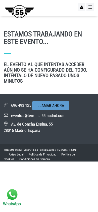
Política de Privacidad (42, 154)
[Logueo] (81, 7)
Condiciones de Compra (34, 159)
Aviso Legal (16, 154)
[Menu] (90, 7)
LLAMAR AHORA (50, 105)
